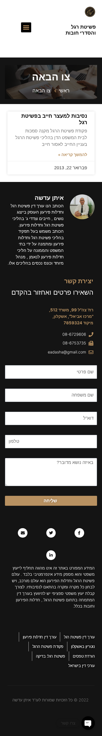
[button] (26, 27)
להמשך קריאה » (72, 155)
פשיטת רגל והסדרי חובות (81, 30)
